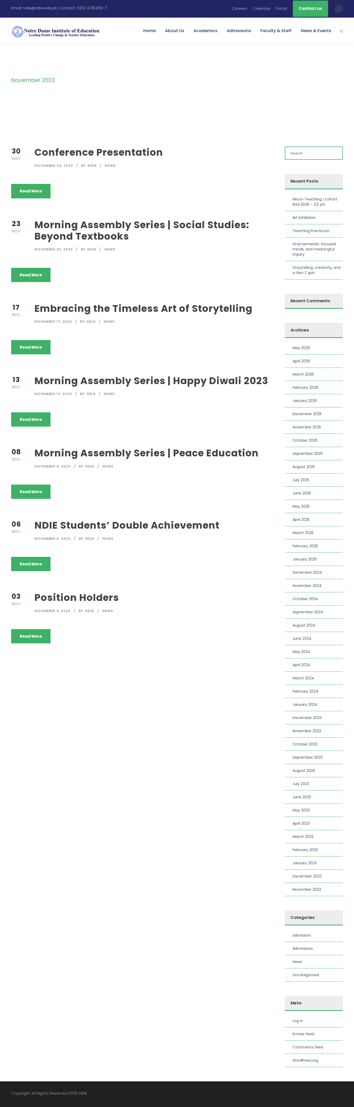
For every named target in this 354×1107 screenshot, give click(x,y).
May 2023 (301, 810)
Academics (205, 31)
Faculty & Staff (276, 31)
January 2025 (305, 559)
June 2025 (302, 493)
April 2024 (301, 664)
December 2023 (307, 717)
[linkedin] (323, 1094)
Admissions (239, 31)
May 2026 (301, 347)
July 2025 (301, 480)
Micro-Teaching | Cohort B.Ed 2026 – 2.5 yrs (315, 202)
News (110, 165)
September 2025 (308, 453)
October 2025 (305, 440)
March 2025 (303, 532)
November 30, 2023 (53, 165)
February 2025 (305, 546)
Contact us (310, 8)
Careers (239, 8)
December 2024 (307, 572)
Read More (31, 191)
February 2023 (305, 849)
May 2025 (301, 506)
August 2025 (304, 466)
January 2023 (305, 863)
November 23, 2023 (53, 249)
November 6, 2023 (52, 538)
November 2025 (307, 427)
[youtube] (332, 1094)
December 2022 (307, 876)
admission (302, 935)
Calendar (261, 8)
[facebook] (314, 1094)
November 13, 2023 (53, 393)
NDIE (92, 165)
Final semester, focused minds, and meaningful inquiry (314, 249)
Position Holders (76, 597)
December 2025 (307, 413)
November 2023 (307, 731)
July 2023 (301, 783)
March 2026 (303, 374)
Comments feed (308, 1047)
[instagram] (341, 1094)
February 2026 (305, 387)
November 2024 (307, 585)
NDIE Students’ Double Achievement (127, 525)
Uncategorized (306, 974)
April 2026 (301, 361)
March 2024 (303, 678)
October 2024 (305, 598)
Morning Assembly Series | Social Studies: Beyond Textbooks (141, 230)
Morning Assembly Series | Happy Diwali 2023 (151, 380)
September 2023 (308, 757)
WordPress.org (305, 1060)
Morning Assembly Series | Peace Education (146, 453)
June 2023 (302, 797)
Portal (281, 8)
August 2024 (304, 625)
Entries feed (303, 1034)
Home (149, 31)
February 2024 (305, 691)
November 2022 (307, 889)
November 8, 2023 (52, 466)
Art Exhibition (304, 217)
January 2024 (305, 704)
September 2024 (308, 612)
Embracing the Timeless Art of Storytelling (143, 308)
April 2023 (301, 823)
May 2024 (301, 651)
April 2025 (301, 519)
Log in (298, 1020)
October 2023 (305, 744)
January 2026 (305, 400)
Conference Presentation (98, 152)
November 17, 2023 (53, 321)
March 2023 (303, 836)
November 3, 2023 (52, 610)
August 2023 (304, 770)
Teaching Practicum (311, 230)
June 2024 (302, 638)
